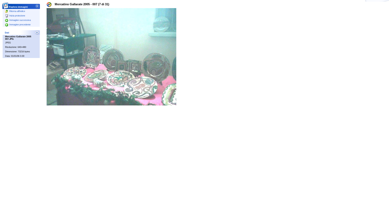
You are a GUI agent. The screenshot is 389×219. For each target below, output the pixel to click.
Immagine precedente (20, 24)
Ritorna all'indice (17, 11)
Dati (7, 32)
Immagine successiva (20, 20)
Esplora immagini (18, 7)
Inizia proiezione (17, 15)
